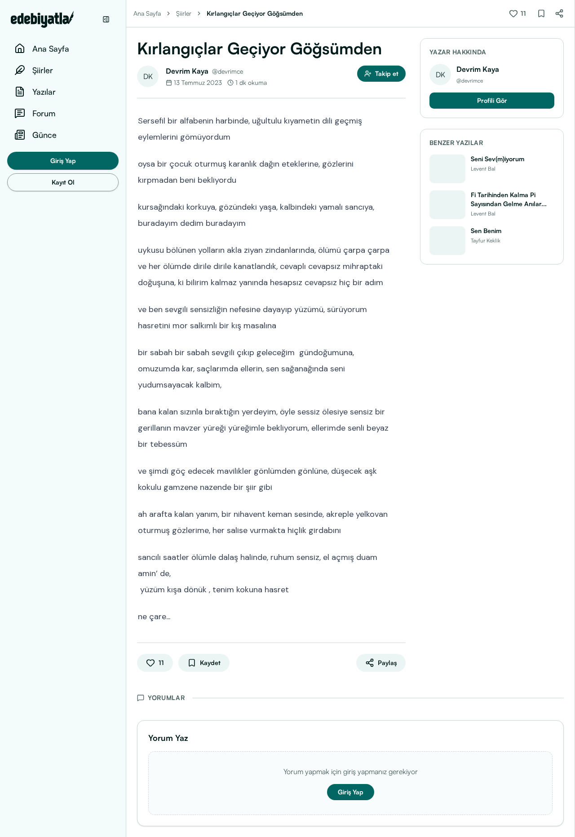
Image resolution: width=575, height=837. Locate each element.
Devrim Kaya (187, 70)
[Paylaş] (559, 13)
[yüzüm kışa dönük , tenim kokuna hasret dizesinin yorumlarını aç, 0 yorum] (399, 588)
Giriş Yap (63, 160)
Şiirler (183, 13)
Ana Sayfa (147, 13)
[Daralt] (106, 19)
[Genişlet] (125, 418)
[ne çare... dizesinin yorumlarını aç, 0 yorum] (399, 615)
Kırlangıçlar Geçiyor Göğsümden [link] (255, 13)
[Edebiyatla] (54, 19)
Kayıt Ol (63, 182)
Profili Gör (492, 100)
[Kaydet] (541, 13)
